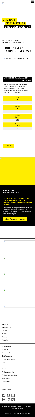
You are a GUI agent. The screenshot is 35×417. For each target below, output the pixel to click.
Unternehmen (6, 347)
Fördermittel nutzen (8, 359)
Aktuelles (5, 340)
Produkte (5, 324)
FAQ (3, 362)
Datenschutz (15, 406)
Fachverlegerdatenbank (9, 375)
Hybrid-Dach (6, 381)
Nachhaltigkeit (6, 327)
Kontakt (4, 334)
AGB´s (22, 406)
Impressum (6, 406)
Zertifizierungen (7, 356)
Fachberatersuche (8, 372)
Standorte (5, 350)
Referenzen (6, 378)
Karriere (4, 337)
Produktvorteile (7, 353)
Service (4, 331)
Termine (4, 369)
